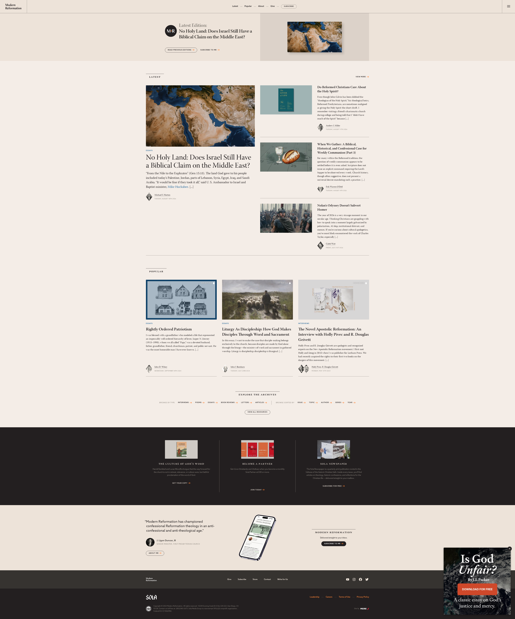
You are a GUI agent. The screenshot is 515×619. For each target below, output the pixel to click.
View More (361, 77)
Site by (356, 608)
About (261, 6)
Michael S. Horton (162, 195)
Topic (312, 402)
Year (350, 402)
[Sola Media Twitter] (367, 579)
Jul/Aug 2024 (283, 283)
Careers (329, 597)
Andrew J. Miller (333, 126)
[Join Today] (257, 449)
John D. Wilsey (160, 367)
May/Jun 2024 (358, 283)
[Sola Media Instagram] (354, 579)
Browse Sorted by (285, 403)
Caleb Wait (330, 244)
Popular (248, 6)
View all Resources (257, 412)
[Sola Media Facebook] (360, 579)
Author (325, 402)
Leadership (314, 597)
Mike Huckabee (178, 187)
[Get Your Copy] (181, 449)
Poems (198, 402)
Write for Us (282, 579)
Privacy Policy (363, 597)
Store (255, 579)
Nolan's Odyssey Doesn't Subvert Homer (339, 207)
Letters (245, 402)
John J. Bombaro (238, 367)
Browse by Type (167, 403)
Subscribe (289, 6)
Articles (259, 402)
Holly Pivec (316, 367)
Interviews (303, 323)
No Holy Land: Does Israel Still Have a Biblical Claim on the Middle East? (215, 31)
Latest (235, 6)
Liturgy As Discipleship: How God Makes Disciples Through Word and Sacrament (256, 332)
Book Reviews (228, 402)
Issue (300, 402)
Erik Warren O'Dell (334, 187)
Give (273, 6)
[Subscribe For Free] (333, 449)
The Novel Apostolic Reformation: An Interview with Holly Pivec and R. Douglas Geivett (333, 334)
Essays (149, 150)
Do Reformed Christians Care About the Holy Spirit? (341, 89)
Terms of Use (344, 597)
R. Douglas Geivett (330, 367)
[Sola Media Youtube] (347, 579)
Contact (267, 579)
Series (338, 402)
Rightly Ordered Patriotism (169, 329)
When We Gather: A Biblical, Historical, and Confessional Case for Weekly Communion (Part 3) (342, 148)
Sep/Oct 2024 (206, 283)
